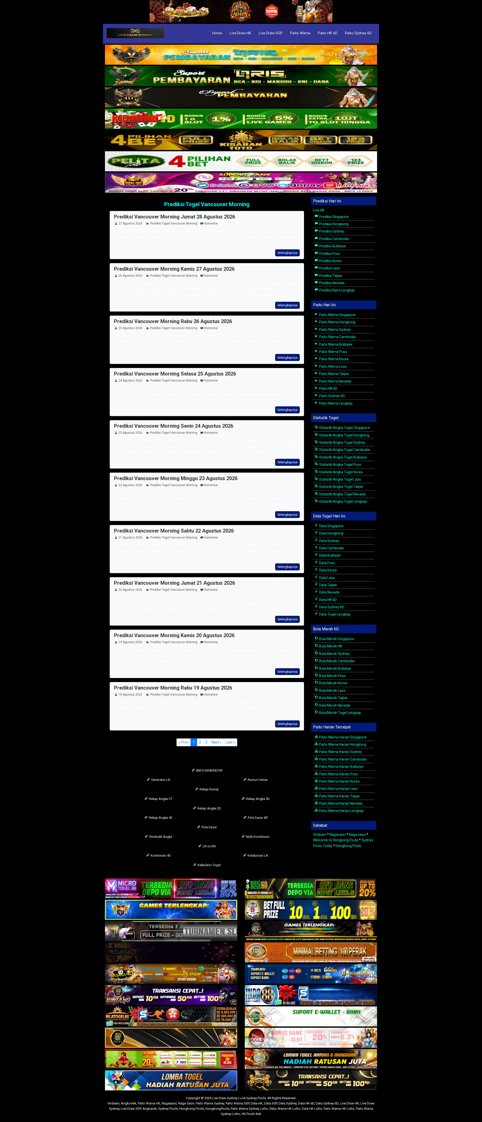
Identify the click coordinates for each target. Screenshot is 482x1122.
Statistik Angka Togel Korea (340, 472)
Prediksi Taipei (330, 276)
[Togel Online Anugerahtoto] (311, 974)
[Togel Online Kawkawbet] (171, 932)
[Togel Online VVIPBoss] (241, 55)
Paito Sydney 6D (358, 33)
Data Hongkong (330, 533)
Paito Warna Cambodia (336, 337)
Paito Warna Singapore (336, 315)
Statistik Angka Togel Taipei (340, 487)
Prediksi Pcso (329, 254)
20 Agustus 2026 (130, 589)
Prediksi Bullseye (332, 246)
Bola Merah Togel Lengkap (339, 713)
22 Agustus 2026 (130, 485)
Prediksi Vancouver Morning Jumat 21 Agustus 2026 (174, 583)
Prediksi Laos (329, 268)
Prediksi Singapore (333, 217)
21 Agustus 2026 (130, 537)
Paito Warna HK (149, 1103)
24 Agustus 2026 (130, 380)
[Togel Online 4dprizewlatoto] (171, 1038)
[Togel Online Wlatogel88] (171, 1017)
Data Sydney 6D (331, 607)
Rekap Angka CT (160, 799)
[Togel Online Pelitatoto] (241, 162)
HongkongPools (217, 1108)
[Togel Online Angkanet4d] (311, 1017)
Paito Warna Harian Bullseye (341, 767)
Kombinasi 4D (160, 855)
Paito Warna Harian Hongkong (342, 744)
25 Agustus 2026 (130, 328)
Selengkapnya (287, 253)
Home (217, 33)
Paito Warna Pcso (332, 352)
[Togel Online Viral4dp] (241, 183)
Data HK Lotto (312, 1108)
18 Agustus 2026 (130, 694)
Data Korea (327, 570)
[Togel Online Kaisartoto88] (171, 1060)
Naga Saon (186, 1103)
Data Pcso (326, 563)
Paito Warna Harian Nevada (340, 803)
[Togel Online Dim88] (241, 76)
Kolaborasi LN (257, 855)
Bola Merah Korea (332, 683)
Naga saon (357, 835)
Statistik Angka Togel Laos (339, 479)
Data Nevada (328, 592)
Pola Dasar (209, 827)
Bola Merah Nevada (334, 705)
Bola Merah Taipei (332, 698)
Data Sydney (328, 541)
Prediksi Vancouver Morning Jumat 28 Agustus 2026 (174, 217)
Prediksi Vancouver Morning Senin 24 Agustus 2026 (173, 426)
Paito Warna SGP (237, 1103)
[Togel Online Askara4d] (171, 974)
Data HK (257, 1103)
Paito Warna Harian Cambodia (342, 759)
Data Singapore (331, 526)
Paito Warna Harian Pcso (338, 774)
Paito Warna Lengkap (335, 403)
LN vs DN (209, 846)
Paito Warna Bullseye (335, 344)
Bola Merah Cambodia (336, 661)
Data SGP (270, 1103)
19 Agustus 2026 (130, 642)
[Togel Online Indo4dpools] (171, 1081)
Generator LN (160, 780)
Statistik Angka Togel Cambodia (344, 450)
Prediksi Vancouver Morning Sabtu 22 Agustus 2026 (174, 531)
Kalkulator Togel (209, 865)
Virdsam (319, 835)
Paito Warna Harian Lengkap (341, 811)
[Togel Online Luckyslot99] (311, 910)
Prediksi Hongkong (333, 224)
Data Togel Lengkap (334, 614)
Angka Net (128, 1103)
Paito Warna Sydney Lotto (249, 1108)
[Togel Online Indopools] (311, 1038)
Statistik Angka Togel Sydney (341, 442)
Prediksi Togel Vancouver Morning (207, 204)
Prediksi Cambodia (333, 239)
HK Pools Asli (251, 1114)
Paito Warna (300, 33)
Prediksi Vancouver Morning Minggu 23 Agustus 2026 (175, 478)
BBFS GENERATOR (208, 770)
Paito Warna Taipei (333, 374)
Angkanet (150, 1108)
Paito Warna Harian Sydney (340, 752)
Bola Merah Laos (331, 691)
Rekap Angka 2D (209, 808)
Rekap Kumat (209, 789)
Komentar (211, 223)
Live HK (318, 210)
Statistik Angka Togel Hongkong (344, 435)
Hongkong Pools (348, 846)
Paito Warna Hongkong (336, 322)
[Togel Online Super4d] (241, 98)
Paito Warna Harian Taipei (339, 796)
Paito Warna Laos (332, 366)
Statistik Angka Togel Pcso (339, 465)
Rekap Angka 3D (257, 799)
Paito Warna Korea (333, 359)
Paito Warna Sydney (334, 330)
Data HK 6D (327, 600)
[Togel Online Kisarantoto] (241, 140)
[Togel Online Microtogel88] (171, 889)
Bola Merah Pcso (332, 676)
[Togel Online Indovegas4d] (311, 1081)
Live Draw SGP (271, 33)
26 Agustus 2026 (130, 275)
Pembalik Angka (160, 837)
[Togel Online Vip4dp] (311, 932)
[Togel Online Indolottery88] (311, 996)
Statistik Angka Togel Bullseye (342, 457)
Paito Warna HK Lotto (284, 1108)
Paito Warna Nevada (334, 381)
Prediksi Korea (330, 261)
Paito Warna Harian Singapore (342, 737)
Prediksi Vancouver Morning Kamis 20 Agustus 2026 (174, 635)
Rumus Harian (257, 780)
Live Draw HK (240, 33)
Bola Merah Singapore (336, 639)
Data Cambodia (331, 548)
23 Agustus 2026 (130, 432)
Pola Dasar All (257, 817)
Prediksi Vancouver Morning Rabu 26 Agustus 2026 (173, 321)
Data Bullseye (329, 555)
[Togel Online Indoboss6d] (311, 889)
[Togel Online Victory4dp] (171, 910)
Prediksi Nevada (331, 283)
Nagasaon (338, 835)
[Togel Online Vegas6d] (171, 953)
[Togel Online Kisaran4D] (241, 119)
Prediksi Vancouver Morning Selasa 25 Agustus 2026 (175, 374)
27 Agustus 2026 (130, 223)
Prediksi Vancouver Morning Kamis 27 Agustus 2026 (174, 269)
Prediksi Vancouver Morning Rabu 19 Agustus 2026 (173, 688)
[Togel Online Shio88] (311, 1060)
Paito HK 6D (327, 33)
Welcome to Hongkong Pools (335, 840)
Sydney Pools (168, 1108)
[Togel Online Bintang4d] (171, 996)
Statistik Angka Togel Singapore (344, 428)
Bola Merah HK (330, 646)
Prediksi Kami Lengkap (336, 290)
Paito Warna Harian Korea (338, 781)
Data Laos (326, 578)
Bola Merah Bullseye (334, 668)
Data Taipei (327, 585)
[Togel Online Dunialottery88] (311, 953)
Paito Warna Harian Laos (338, 789)
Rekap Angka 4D (160, 817)
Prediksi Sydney (331, 231)
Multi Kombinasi (257, 837)
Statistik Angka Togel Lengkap (342, 501)
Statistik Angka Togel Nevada (342, 494)
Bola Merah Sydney (334, 654)
